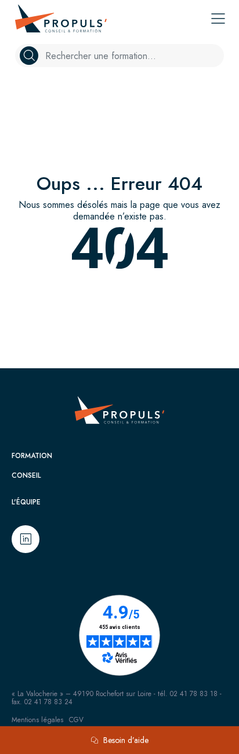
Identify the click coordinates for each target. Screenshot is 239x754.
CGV (76, 720)
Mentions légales (37, 720)
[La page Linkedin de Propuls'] (25, 539)
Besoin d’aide (126, 740)
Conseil (26, 475)
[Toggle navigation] (218, 18)
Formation (32, 456)
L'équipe (26, 502)
